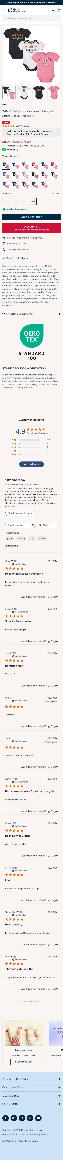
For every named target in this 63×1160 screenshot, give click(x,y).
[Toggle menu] (4, 10)
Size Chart (55, 193)
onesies (42, 538)
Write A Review (31, 464)
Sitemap (44, 1134)
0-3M (7, 202)
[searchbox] (17, 525)
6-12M (25, 202)
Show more (11, 545)
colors (32, 538)
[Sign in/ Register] (53, 10)
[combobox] (31, 18)
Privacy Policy (9, 1134)
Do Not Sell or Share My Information (21, 1141)
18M (33, 201)
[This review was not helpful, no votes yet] (54, 597)
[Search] (57, 18)
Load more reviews (31, 1001)
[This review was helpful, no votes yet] (49, 597)
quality (10, 538)
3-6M (16, 202)
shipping (21, 538)
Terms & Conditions (29, 1134)
